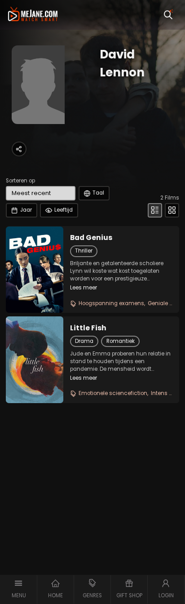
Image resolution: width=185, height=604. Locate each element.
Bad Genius (91, 238)
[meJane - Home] (33, 15)
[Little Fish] (34, 359)
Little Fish (88, 328)
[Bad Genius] (34, 269)
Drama (84, 341)
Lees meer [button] (83, 287)
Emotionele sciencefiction (113, 393)
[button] (18, 589)
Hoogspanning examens (111, 303)
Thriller (83, 250)
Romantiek (120, 341)
